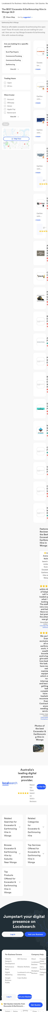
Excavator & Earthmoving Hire (27, 17)
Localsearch (5, 17)
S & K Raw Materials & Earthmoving (24, 568)
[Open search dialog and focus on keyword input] (4, 10)
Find (13, 17)
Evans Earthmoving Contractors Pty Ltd (24, 599)
